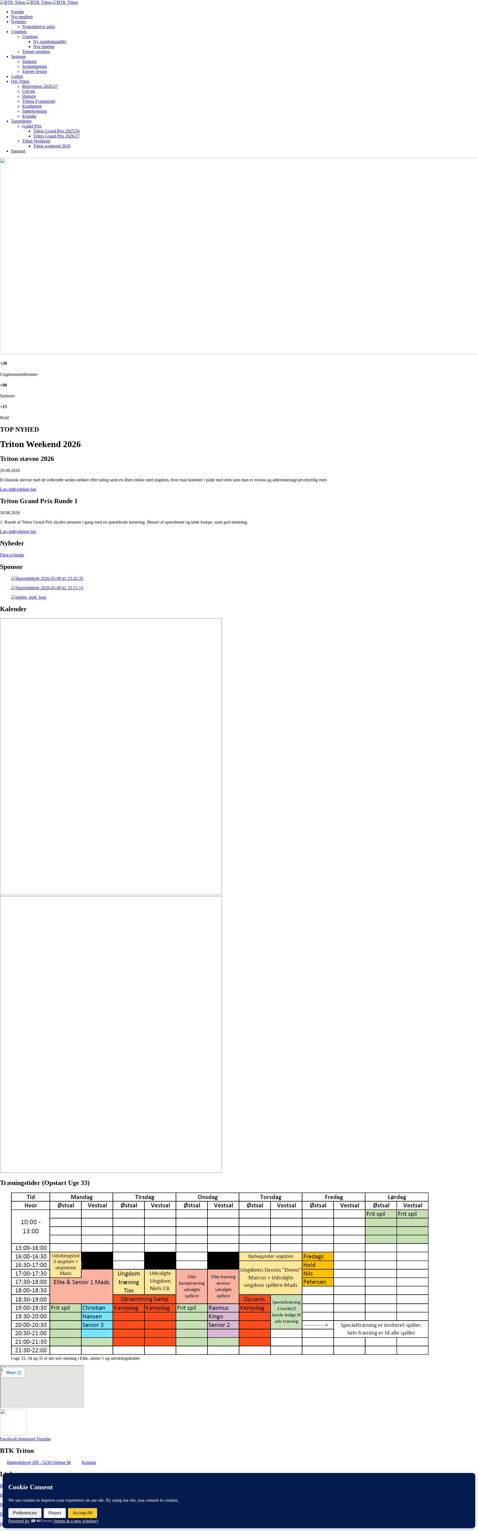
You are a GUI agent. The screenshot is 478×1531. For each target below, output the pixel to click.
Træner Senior (34, 71)
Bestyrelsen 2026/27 (40, 86)
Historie (29, 96)
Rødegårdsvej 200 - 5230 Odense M (39, 1462)
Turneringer (21, 121)
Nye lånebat (43, 46)
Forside (17, 11)
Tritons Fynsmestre (38, 101)
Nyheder (18, 21)
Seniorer (18, 56)
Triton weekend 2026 (52, 146)
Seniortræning (34, 66)
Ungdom (19, 31)
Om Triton (20, 81)
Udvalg (28, 91)
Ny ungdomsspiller (49, 41)
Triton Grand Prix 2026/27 (56, 136)
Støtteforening (34, 111)
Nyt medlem (22, 16)
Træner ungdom (36, 51)
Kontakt (29, 116)
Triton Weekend (36, 141)
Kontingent (32, 106)
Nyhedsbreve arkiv (38, 26)
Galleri (17, 76)
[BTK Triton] (39, 2)
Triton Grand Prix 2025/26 (56, 131)
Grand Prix (31, 126)
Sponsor (18, 151)
